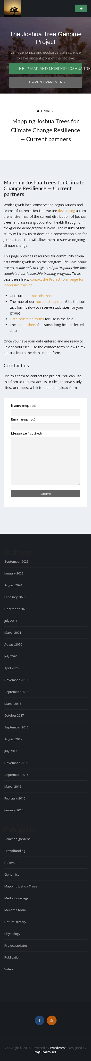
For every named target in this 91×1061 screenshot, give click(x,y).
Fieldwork (11, 862)
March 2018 (12, 703)
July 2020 (10, 656)
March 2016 (12, 786)
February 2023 (14, 597)
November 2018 (15, 680)
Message (26, 433)
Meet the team (15, 910)
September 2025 (16, 561)
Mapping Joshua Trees (20, 886)
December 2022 (15, 609)
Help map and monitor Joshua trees (50, 68)
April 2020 (11, 668)
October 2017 (14, 715)
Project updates (16, 945)
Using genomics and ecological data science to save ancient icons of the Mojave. (45, 55)
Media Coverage (16, 898)
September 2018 (16, 692)
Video (8, 969)
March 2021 (12, 632)
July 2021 (10, 620)
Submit (45, 494)
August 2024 (13, 585)
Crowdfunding (14, 851)
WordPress (58, 1048)
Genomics (11, 874)
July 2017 (10, 751)
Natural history (15, 922)
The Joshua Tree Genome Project (45, 37)
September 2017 (16, 727)
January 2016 (13, 810)
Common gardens (17, 839)
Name (23, 405)
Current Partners (45, 82)
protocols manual (42, 295)
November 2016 (15, 763)
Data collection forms (27, 319)
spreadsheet (26, 324)
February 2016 (14, 798)
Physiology (12, 933)
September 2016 (16, 774)
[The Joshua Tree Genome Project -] (12, 8)
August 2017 (13, 739)
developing (66, 210)
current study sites (49, 301)
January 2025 (13, 573)
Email (23, 419)
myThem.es (45, 1052)
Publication (12, 957)
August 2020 (13, 644)
